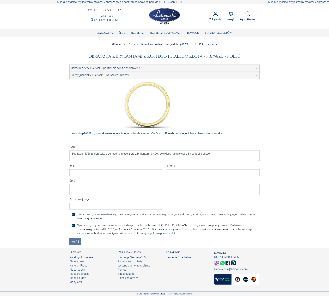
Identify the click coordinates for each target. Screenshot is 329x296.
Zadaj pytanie (126, 273)
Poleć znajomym (128, 278)
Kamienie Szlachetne (178, 257)
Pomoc (122, 269)
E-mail (171, 165)
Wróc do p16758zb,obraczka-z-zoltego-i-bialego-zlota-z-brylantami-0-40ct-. (116, 133)
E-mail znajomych (80, 199)
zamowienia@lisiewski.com (231, 269)
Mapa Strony (77, 269)
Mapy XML (76, 282)
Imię (72, 165)
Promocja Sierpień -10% (132, 257)
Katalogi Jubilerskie (81, 257)
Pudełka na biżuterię (130, 261)
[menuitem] (105, 33)
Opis (72, 180)
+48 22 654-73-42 (104, 10)
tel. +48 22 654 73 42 (227, 256)
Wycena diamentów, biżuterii (135, 265)
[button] (164, 68)
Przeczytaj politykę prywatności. (156, 233)
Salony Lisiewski (106, 20)
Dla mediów (77, 261)
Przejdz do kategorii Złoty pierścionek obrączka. (194, 133)
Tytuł (72, 147)
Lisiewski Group (158, 294)
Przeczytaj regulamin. (89, 218)
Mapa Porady (78, 278)
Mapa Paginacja (79, 273)
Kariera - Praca (78, 265)
